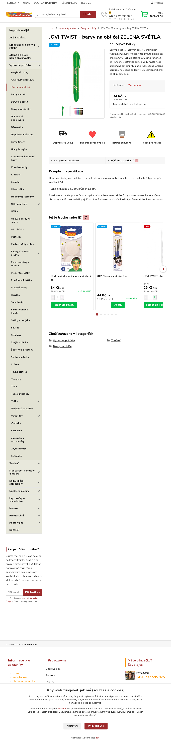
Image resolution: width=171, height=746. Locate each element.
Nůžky (14, 211)
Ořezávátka (17, 229)
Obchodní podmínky (24, 681)
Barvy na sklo (18, 94)
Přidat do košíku (63, 305)
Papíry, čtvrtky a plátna (20, 253)
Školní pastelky (20, 357)
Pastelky (16, 236)
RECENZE (86, 3)
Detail (118, 305)
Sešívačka (16, 456)
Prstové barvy (19, 287)
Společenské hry (19, 491)
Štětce (15, 364)
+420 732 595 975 (120, 16)
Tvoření (14, 463)
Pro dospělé (16, 515)
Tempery (16, 379)
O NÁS (26, 3)
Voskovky (16, 430)
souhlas (62, 708)
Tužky (14, 401)
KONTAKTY (13, 3)
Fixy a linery (18, 142)
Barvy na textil (19, 101)
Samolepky (17, 302)
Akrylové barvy (19, 72)
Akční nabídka (17, 37)
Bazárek (14, 530)
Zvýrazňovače (18, 448)
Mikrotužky (17, 189)
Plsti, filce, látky (20, 273)
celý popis (124, 74)
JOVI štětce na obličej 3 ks (112, 276)
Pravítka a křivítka (21, 280)
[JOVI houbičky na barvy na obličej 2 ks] (71, 248)
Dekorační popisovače (17, 118)
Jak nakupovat (21, 677)
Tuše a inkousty (20, 393)
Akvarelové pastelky (22, 79)
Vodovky (16, 423)
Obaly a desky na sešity (21, 220)
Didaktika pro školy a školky (22, 46)
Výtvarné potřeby (20, 65)
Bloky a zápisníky (21, 109)
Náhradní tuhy (19, 204)
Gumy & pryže (19, 149)
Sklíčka (15, 327)
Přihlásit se (32, 592)
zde (98, 737)
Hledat (88, 14)
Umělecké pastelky (22, 408)
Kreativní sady (19, 167)
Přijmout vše (96, 726)
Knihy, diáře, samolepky (16, 482)
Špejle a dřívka (19, 342)
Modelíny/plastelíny (22, 196)
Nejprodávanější (19, 30)
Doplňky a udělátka (22, 134)
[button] (97, 314)
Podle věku (16, 522)
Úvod (51, 28)
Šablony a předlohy (22, 349)
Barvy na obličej (21, 87)
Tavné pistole (19, 371)
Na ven (13, 508)
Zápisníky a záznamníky (17, 439)
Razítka (15, 295)
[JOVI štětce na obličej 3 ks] (117, 248)
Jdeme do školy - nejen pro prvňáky (20, 56)
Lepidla (15, 182)
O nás (16, 673)
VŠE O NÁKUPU (69, 3)
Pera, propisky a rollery (20, 264)
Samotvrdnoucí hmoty (19, 311)
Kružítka (16, 174)
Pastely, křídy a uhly (22, 244)
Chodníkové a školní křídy (22, 158)
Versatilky (17, 416)
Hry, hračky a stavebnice (17, 500)
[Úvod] (19, 14)
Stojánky (16, 335)
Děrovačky (17, 127)
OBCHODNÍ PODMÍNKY (45, 3)
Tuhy (14, 386)
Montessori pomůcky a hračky (22, 472)
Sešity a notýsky (20, 320)
